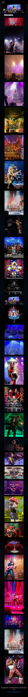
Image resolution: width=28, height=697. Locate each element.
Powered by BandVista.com (14, 692)
